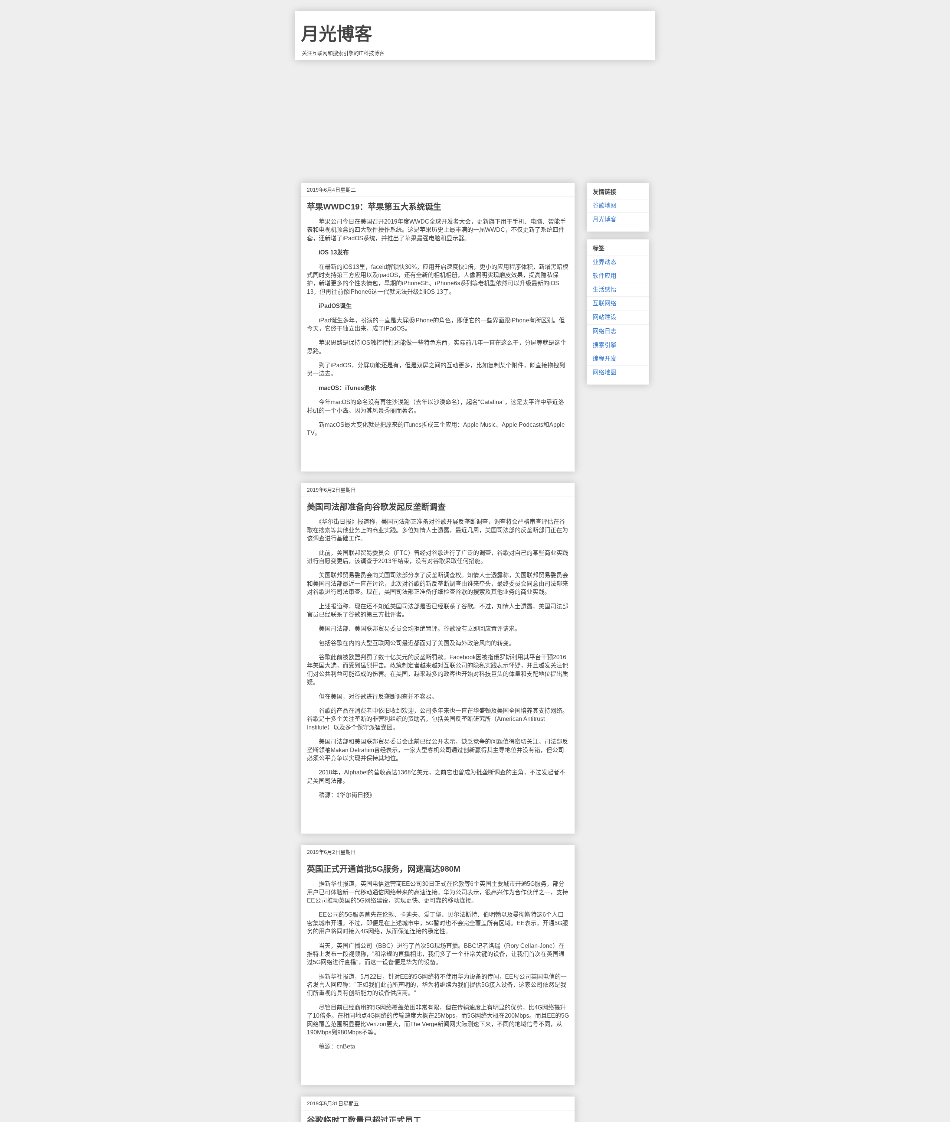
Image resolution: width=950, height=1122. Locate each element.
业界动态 (604, 262)
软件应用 (604, 276)
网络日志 (604, 331)
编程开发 (604, 358)
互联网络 (604, 303)
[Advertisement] (475, 116)
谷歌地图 (604, 205)
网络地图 (604, 372)
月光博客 (336, 34)
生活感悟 (604, 289)
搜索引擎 (604, 345)
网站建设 (604, 317)
